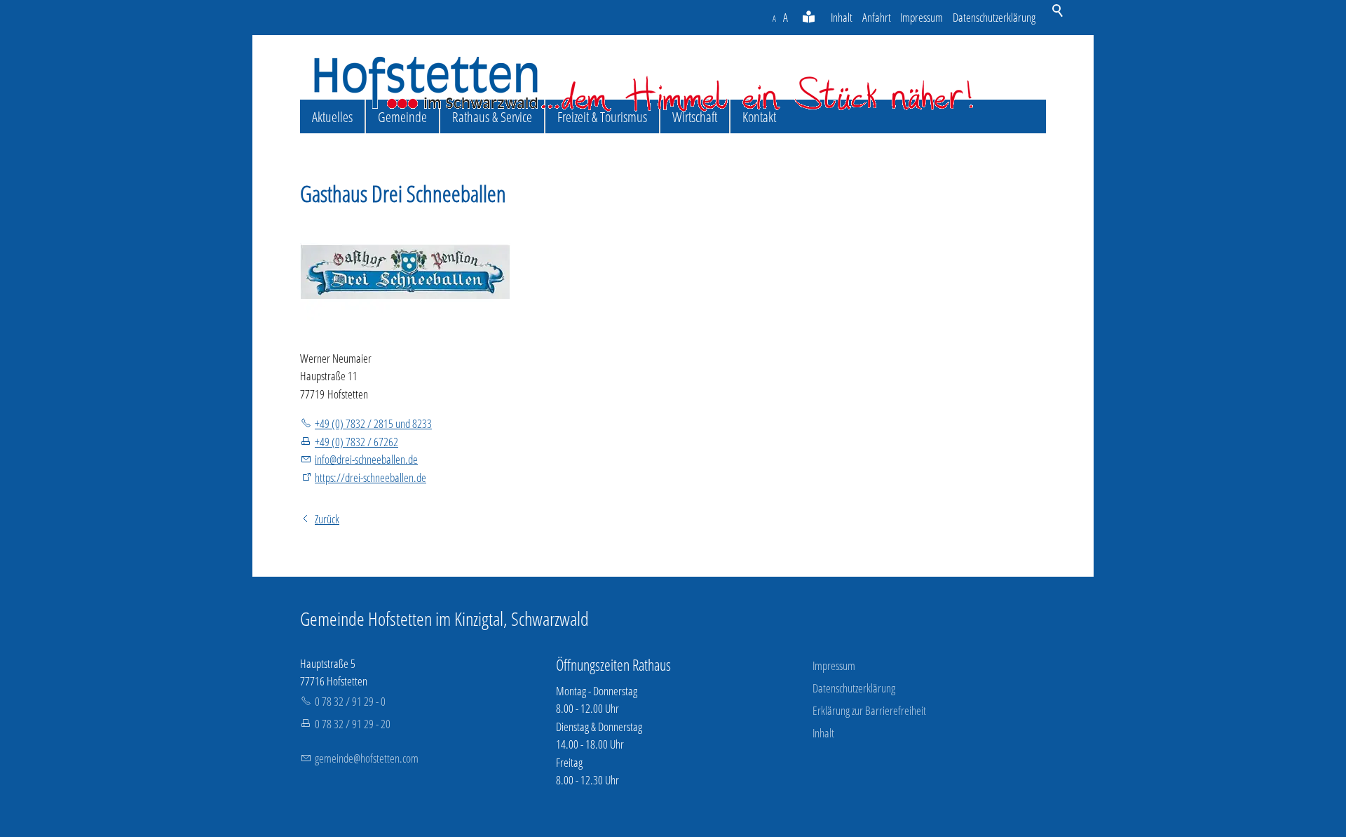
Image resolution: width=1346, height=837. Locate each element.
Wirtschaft (694, 116)
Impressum (921, 17)
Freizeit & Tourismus (602, 116)
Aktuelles (332, 116)
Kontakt (759, 116)
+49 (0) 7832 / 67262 (356, 442)
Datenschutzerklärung (994, 17)
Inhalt (841, 17)
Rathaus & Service (492, 116)
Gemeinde (402, 116)
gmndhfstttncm (367, 758)
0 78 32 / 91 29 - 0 (350, 701)
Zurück (327, 519)
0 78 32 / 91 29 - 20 (352, 724)
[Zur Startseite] (643, 84)
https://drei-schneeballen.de (370, 477)
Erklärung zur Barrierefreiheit (869, 710)
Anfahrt (876, 17)
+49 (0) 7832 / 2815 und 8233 (373, 423)
